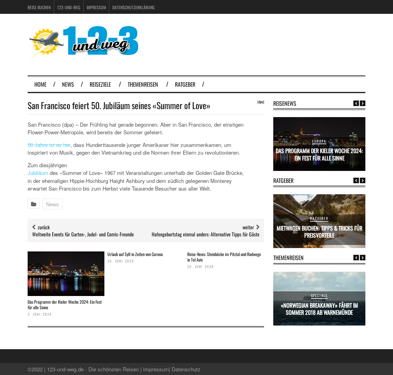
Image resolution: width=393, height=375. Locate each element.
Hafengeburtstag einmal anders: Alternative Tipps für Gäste (205, 234)
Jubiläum (38, 172)
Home (40, 84)
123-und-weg (68, 7)
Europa (319, 141)
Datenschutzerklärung (133, 7)
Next (362, 103)
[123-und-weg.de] (83, 59)
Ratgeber (185, 84)
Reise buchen (39, 7)
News (68, 84)
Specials (319, 295)
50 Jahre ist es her (49, 144)
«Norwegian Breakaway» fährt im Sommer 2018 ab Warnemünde (319, 308)
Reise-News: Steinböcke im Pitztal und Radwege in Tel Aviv (224, 257)
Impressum (96, 7)
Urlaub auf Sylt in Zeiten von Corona (135, 254)
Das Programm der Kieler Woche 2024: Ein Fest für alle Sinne (65, 304)
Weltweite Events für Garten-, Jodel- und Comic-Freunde (83, 234)
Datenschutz (186, 369)
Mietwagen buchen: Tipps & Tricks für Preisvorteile (319, 231)
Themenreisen (143, 84)
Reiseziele (100, 84)
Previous (356, 103)
